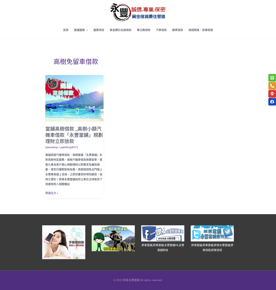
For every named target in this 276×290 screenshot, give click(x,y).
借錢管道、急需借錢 (200, 30)
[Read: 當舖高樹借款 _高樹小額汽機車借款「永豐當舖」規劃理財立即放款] (74, 98)
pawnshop (51, 147)
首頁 (66, 30)
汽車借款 (161, 30)
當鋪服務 (79, 30)
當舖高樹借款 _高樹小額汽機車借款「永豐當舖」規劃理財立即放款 (74, 135)
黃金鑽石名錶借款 (120, 30)
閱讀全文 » (51, 193)
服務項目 (98, 30)
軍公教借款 (143, 30)
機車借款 (177, 30)
